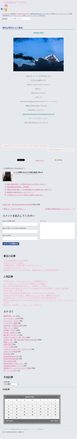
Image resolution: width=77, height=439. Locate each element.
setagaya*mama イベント (13, 366)
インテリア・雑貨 (10, 323)
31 (16, 417)
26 (32, 414)
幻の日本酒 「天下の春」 (14, 291)
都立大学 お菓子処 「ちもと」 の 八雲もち (22, 305)
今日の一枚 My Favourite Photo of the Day (17, 204)
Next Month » (55, 420)
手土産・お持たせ (10, 333)
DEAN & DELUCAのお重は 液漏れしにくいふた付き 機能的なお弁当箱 (32, 295)
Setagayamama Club (11, 356)
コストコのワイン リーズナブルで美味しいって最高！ (25, 284)
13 (40, 408)
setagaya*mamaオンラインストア (40, 14)
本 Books (7, 354)
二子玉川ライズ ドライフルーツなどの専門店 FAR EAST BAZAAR (30, 298)
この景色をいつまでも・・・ (15, 268)
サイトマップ (33, 429)
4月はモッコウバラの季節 (13, 263)
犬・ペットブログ (10, 371)
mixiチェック (39, 160)
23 (8, 414)
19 (32, 411)
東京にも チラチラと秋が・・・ (15, 209)
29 (55, 414)
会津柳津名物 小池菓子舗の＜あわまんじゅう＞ (23, 265)
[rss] (6, 10)
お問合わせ (42, 15)
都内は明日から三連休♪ (13, 28)
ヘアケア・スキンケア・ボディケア (17, 349)
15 (55, 408)
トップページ (6, 14)
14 (48, 408)
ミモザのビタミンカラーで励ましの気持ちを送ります (25, 195)
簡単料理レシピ (7, 15)
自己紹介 (13, 14)
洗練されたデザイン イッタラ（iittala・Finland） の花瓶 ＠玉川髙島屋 (25, 146)
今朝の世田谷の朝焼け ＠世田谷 (18, 187)
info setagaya (9, 361)
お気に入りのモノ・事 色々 (15, 337)
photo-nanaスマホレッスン (14, 363)
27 (40, 414)
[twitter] (4, 9)
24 (16, 414)
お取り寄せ (8, 344)
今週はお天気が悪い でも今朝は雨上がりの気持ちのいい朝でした (29, 189)
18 (24, 411)
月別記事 (7, 382)
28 (48, 414)
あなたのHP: (7, 235)
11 (24, 408)
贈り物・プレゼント (11, 335)
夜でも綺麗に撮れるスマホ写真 (15, 261)
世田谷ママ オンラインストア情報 (61, 14)
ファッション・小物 (19, 15)
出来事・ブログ (9, 330)
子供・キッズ (9, 328)
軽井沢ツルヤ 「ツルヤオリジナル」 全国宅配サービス (26, 281)
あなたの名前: (9, 221)
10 (16, 408)
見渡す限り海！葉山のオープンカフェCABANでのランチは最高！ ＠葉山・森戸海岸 (36, 288)
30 (8, 417)
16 (8, 411)
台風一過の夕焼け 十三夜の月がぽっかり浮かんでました (26, 184)
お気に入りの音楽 (10, 352)
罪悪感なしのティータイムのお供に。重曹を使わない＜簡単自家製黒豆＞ (32, 270)
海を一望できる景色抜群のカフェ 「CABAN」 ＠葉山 (25, 286)
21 (48, 411)
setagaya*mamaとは (23, 14)
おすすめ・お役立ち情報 (13, 326)
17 (16, 411)
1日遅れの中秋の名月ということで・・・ (61, 149)
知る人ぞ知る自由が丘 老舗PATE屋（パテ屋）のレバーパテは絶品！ (30, 293)
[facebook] (2, 9)
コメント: (43, 221)
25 (24, 414)
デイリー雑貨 (9, 347)
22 (55, 411)
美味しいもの (9, 342)
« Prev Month (9, 420)
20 (40, 411)
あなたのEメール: (14, 228)
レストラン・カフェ (32, 15)
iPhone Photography (11, 359)
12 (32, 408)
